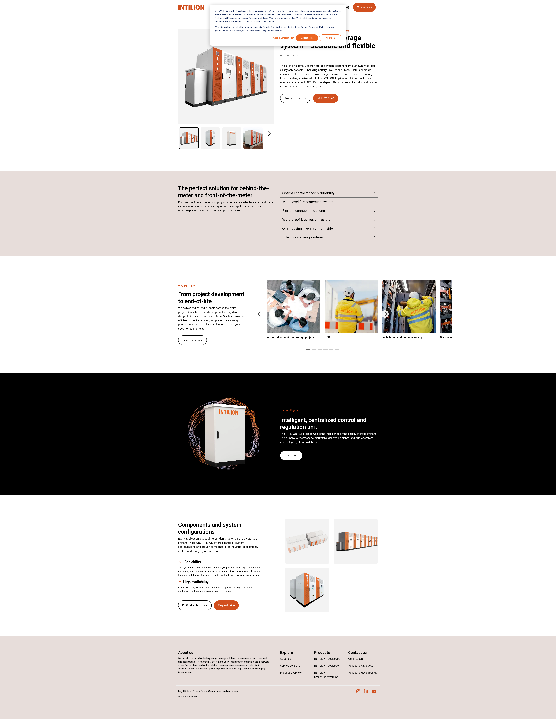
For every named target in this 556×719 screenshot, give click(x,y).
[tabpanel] (294, 311)
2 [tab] (313, 350)
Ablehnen (330, 37)
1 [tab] (307, 350)
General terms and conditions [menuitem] (223, 691)
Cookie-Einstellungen (283, 37)
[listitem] (189, 138)
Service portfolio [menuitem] (290, 665)
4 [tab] (324, 350)
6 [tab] (336, 350)
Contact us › (364, 7)
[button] (358, 692)
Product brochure (295, 98)
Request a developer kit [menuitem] (362, 672)
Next (268, 133)
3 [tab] (319, 350)
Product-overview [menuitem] (291, 672)
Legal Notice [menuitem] (184, 691)
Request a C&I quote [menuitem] (360, 665)
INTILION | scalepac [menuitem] (326, 665)
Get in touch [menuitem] (355, 658)
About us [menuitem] (285, 658)
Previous (260, 314)
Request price (325, 98)
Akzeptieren (307, 37)
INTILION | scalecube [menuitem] (327, 658)
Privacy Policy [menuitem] (199, 691)
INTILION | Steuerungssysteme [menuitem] (326, 675)
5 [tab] (330, 350)
